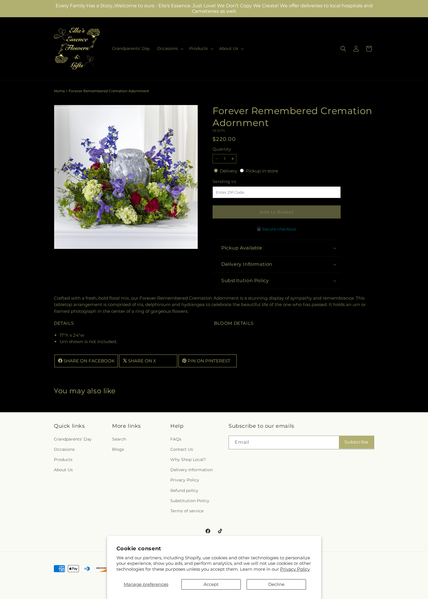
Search (119, 439)
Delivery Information (191, 469)
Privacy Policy (295, 569)
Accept (211, 584)
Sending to (233, 182)
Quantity (222, 149)
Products (63, 459)
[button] (169, 48)
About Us (63, 469)
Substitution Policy (189, 500)
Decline (276, 584)
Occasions (64, 449)
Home (59, 91)
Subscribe (356, 442)
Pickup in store (262, 171)
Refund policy (184, 490)
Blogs (118, 449)
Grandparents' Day (73, 439)
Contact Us (181, 449)
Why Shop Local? (188, 459)
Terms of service (187, 511)
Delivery (229, 171)
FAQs (175, 439)
